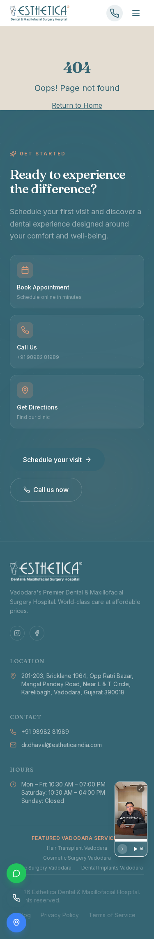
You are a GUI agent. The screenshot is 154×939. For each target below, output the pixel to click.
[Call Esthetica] (114, 13)
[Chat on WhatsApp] (16, 873)
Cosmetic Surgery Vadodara (77, 858)
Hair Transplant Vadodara (77, 848)
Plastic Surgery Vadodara (41, 868)
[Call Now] (16, 898)
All (142, 848)
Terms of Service (112, 914)
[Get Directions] (16, 922)
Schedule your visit (52, 460)
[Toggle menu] (136, 13)
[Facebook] (37, 633)
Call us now (51, 490)
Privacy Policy (60, 914)
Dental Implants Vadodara (112, 868)
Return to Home (77, 105)
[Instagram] (17, 633)
